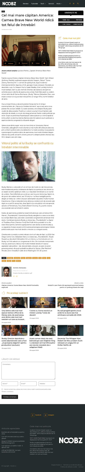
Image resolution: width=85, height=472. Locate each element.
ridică (9, 261)
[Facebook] (70, 3)
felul (44, 258)
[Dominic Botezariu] (7, 272)
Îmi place (79, 20)
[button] (78, 3)
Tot (14, 261)
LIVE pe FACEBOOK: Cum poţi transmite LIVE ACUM (11, 451)
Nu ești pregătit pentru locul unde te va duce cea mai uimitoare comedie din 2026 (69, 313)
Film (3, 11)
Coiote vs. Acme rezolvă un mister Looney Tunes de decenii (41, 313)
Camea (35, 258)
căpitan (29, 258)
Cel (40, 258)
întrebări (10, 258)
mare (3, 261)
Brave (23, 258)
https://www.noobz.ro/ (20, 270)
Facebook (38, 415)
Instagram (51, 415)
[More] (44, 63)
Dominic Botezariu (19, 268)
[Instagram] (73, 3)
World (18, 261)
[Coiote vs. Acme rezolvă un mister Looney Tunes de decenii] (42, 302)
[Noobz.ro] (9, 3)
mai (48, 258)
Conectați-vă (77, 24)
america (17, 258)
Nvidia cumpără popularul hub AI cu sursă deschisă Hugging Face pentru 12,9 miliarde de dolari (69, 57)
